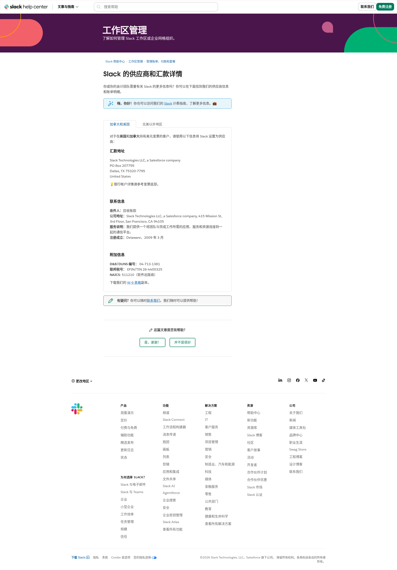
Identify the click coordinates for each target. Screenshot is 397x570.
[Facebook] (298, 381)
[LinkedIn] (280, 381)
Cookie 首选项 (120, 557)
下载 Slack (78, 557)
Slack (168, 103)
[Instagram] (289, 381)
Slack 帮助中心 (115, 61)
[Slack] (77, 471)
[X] (306, 381)
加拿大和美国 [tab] (120, 124)
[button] (152, 342)
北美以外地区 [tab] (152, 124)
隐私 (96, 557)
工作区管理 (135, 61)
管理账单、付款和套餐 (160, 61)
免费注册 (385, 7)
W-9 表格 (134, 282)
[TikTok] (324, 381)
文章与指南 (66, 7)
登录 (349, 7)
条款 (105, 557)
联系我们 (367, 7)
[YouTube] (315, 381)
